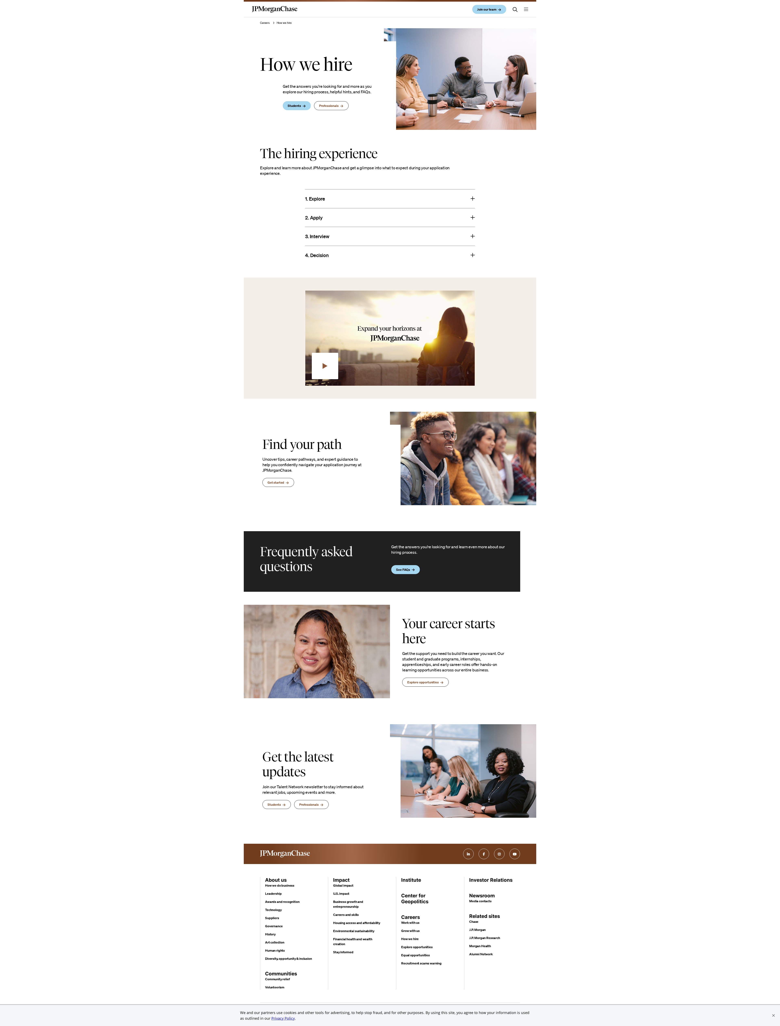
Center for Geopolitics (414, 898)
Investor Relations (490, 880)
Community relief (277, 979)
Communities (281, 974)
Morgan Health (480, 946)
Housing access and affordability (356, 923)
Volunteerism (274, 987)
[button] (773, 1015)
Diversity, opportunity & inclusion (288, 959)
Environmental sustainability (353, 931)
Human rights (275, 950)
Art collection (274, 942)
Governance (274, 926)
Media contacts (480, 901)
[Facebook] (484, 854)
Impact (341, 880)
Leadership (273, 893)
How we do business (279, 885)
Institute (411, 880)
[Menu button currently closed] (526, 9)
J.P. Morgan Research (484, 938)
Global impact (343, 885)
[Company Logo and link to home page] (274, 13)
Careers (265, 23)
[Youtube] (514, 854)
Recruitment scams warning (421, 963)
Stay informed (343, 952)
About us (276, 880)
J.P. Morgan (477, 930)
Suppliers (272, 918)
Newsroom (482, 896)
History (270, 934)
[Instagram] (499, 854)
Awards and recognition (282, 902)
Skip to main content (18, 4)
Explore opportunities (417, 947)
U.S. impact (341, 893)
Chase (473, 922)
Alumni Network (481, 954)
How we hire (410, 939)
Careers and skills (346, 915)
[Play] (325, 366)
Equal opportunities (415, 955)
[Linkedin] (468, 854)
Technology (273, 910)
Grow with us (410, 931)
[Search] (515, 9)
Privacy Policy (283, 1018)
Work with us (410, 923)
